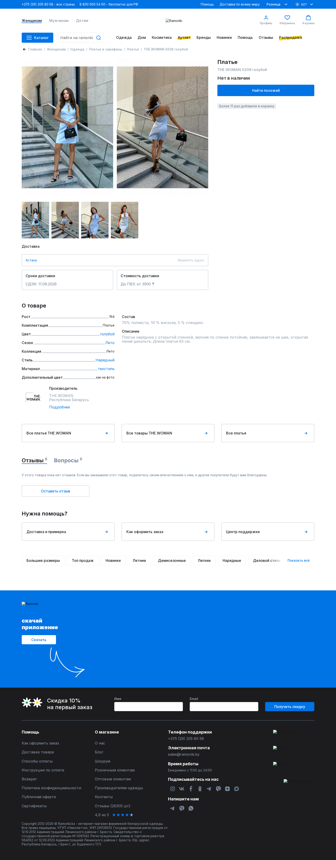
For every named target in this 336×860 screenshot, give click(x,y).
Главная (35, 49)
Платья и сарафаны (105, 49)
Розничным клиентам (115, 770)
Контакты (104, 797)
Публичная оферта (39, 797)
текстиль (106, 369)
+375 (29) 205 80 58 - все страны (48, 4)
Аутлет (184, 37)
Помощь (207, 4)
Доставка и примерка (46, 531)
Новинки (224, 37)
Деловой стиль (266, 560)
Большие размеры (43, 560)
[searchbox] (81, 38)
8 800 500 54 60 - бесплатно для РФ (109, 4)
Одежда (124, 37)
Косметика (162, 37)
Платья (133, 49)
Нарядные (232, 560)
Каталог (41, 37)
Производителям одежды (119, 788)
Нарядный (105, 360)
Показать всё (299, 560)
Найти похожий (266, 90)
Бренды (204, 37)
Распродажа (290, 37)
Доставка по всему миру (240, 4)
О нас (100, 743)
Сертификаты (34, 806)
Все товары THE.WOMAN (149, 433)
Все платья (236, 433)
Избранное (287, 23)
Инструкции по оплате (43, 770)
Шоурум (102, 761)
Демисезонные (172, 560)
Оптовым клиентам (113, 779)
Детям (82, 20)
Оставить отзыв (55, 491)
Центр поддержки (243, 531)
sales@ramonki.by (184, 754)
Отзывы (266, 37)
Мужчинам (59, 20)
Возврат (29, 779)
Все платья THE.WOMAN (49, 433)
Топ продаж (83, 560)
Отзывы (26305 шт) (112, 806)
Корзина (308, 23)
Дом (142, 37)
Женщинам (32, 20)
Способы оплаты (37, 761)
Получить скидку (289, 706)
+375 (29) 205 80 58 (186, 738)
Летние (139, 560)
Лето (110, 343)
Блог (99, 752)
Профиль (266, 23)
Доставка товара (38, 752)
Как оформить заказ (144, 531)
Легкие (204, 560)
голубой (107, 334)
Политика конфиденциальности (51, 788)
